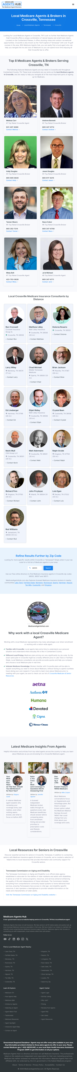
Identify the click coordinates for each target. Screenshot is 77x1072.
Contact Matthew (37, 339)
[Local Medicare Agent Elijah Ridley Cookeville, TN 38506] (38, 398)
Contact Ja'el (47, 282)
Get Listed (44, 1015)
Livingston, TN (46, 959)
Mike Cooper (66, 792)
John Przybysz (36, 491)
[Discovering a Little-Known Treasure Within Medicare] (62, 768)
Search (48, 568)
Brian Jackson (59, 367)
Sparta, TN (8, 966)
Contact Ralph (59, 460)
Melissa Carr (11, 121)
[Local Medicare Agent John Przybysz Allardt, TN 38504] (38, 479)
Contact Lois (59, 501)
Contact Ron (12, 339)
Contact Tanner (12, 231)
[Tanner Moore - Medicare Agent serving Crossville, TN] (20, 203)
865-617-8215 (48, 178)
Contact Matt (35, 460)
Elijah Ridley (34, 410)
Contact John (35, 501)
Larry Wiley (11, 367)
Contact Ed (11, 420)
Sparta (55, 583)
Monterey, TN (9, 959)
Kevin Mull (10, 451)
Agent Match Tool (11, 1011)
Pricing (43, 1004)
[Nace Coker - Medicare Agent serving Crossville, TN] (56, 203)
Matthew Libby (36, 327)
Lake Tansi (19, 583)
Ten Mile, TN (9, 978)
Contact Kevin (12, 463)
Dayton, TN (45, 955)
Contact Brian (59, 377)
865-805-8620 (12, 178)
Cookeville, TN (10, 982)
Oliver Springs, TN (47, 974)
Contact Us (60, 1065)
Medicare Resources (12, 1019)
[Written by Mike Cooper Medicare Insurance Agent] (66, 781)
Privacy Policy (38, 1065)
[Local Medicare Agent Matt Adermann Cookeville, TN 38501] (38, 439)
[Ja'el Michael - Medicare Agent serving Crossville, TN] (56, 253)
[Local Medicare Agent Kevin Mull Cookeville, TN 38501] (15, 439)
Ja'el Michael (47, 273)
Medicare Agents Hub (14, 916)
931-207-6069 (12, 127)
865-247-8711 (48, 279)
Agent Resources (46, 1019)
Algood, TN (9, 974)
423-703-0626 (12, 279)
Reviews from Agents (48, 1008)
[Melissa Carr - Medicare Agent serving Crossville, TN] (20, 101)
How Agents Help (11, 996)
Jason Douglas (48, 171)
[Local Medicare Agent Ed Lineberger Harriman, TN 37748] (15, 398)
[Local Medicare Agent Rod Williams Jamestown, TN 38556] (15, 517)
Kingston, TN (45, 951)
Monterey (39, 583)
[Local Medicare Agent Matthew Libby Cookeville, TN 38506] (38, 315)
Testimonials (9, 1015)
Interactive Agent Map (12, 1027)
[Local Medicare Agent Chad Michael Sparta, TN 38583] (38, 355)
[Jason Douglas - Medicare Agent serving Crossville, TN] (56, 152)
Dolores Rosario (59, 327)
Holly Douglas (11, 171)
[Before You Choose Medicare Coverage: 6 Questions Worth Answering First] (38, 768)
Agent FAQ (44, 1011)
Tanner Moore (12, 222)
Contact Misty (11, 282)
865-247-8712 (48, 127)
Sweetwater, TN (46, 970)
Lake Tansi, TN (10, 951)
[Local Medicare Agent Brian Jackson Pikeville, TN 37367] (61, 355)
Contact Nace (47, 231)
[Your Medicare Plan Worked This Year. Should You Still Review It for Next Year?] (14, 768)
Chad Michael (35, 367)
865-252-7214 (12, 229)
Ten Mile (28, 585)
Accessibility (50, 1065)
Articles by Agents (11, 1004)
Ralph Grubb (58, 451)
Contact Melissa (12, 129)
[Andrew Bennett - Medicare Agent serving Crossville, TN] (56, 101)
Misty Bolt (10, 273)
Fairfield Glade (29, 583)
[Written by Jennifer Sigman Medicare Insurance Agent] (42, 781)
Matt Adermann (36, 451)
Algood (69, 583)
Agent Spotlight (10, 1023)
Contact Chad (35, 382)
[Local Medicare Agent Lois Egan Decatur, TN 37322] (61, 479)
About (14, 1065)
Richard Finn (11, 491)
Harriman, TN (9, 970)
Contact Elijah (35, 422)
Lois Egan (56, 491)
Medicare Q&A (10, 1000)
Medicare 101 (9, 993)
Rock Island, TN (46, 963)
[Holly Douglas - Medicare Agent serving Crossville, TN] (20, 152)
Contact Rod (12, 539)
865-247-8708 (48, 229)
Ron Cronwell (12, 327)
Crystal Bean (58, 410)
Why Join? (44, 1000)
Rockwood (48, 583)
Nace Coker (47, 222)
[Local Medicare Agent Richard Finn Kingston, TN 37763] (15, 479)
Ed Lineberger (12, 410)
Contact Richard (13, 501)
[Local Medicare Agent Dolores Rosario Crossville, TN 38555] (61, 315)
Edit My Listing (46, 996)
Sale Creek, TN (46, 966)
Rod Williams (11, 529)
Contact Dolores (60, 334)
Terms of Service (24, 1065)
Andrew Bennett (48, 121)
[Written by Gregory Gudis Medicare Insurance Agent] (18, 781)
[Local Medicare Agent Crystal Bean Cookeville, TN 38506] (61, 398)
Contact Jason (47, 180)
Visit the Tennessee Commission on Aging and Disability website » (31, 895)
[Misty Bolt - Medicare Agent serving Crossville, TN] (20, 253)
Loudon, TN (45, 978)
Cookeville (36, 585)
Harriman (62, 583)
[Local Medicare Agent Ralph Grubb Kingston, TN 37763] (61, 439)
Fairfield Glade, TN (11, 955)
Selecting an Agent (11, 1008)
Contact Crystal (60, 420)
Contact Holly (11, 180)
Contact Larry (12, 377)
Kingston (48, 585)
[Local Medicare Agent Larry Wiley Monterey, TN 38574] (15, 355)
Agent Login (45, 993)
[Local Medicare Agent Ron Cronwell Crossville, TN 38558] (15, 315)
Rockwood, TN (10, 963)
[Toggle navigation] (73, 4)
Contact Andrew (48, 129)
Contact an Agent (11, 1030)
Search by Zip (46, 982)
